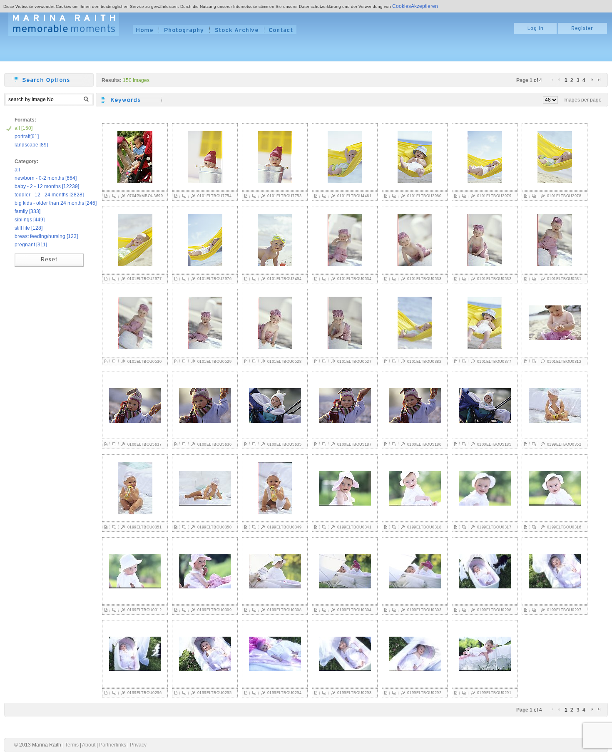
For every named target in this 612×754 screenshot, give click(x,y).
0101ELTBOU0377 (494, 362)
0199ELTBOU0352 (564, 444)
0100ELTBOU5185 (494, 444)
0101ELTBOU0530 (144, 362)
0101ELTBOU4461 (354, 196)
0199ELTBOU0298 (494, 610)
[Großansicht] (123, 198)
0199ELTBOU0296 (144, 693)
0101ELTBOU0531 (564, 279)
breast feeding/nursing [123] (46, 236)
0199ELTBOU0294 (284, 693)
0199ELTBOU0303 (424, 610)
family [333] (27, 211)
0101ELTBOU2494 (284, 279)
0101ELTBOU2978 (564, 196)
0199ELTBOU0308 (284, 610)
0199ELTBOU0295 (214, 693)
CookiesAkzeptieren (415, 6)
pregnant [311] (31, 245)
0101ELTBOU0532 (494, 279)
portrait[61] (27, 136)
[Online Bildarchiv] (237, 29)
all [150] (23, 128)
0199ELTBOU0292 (424, 693)
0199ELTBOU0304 (354, 610)
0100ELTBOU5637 (144, 444)
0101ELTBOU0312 (564, 362)
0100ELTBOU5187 (354, 444)
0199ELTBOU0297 (564, 610)
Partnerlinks (112, 745)
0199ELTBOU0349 (284, 527)
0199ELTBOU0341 (354, 527)
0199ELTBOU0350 (214, 527)
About (88, 745)
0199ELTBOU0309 (214, 610)
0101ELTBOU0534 (354, 279)
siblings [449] (30, 220)
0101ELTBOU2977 (144, 279)
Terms (72, 745)
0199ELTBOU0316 (564, 527)
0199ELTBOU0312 (144, 610)
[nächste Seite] (592, 84)
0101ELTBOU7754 (214, 196)
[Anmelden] (535, 32)
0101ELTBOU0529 (214, 362)
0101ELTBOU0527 (354, 362)
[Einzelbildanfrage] (106, 198)
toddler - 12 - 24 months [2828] (49, 195)
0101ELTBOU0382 (424, 362)
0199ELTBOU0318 (424, 527)
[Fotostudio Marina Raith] (63, 24)
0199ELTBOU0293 (354, 693)
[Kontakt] (280, 29)
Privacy (138, 745)
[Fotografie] (184, 29)
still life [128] (28, 228)
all (17, 170)
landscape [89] (31, 145)
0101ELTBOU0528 (284, 362)
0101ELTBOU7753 (284, 196)
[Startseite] (145, 29)
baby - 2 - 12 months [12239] (47, 186)
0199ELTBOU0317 (494, 527)
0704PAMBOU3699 (145, 196)
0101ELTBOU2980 (424, 196)
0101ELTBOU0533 (424, 279)
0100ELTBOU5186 (424, 444)
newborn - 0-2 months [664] (46, 178)
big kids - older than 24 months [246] (56, 203)
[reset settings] (49, 265)
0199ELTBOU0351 (144, 527)
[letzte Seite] (599, 84)
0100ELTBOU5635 (284, 444)
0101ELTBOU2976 (214, 279)
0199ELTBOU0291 (494, 693)
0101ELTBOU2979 (494, 196)
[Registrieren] (582, 32)
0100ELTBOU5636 (214, 444)
